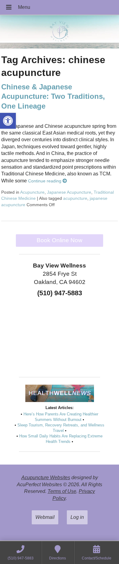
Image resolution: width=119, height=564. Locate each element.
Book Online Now (59, 240)
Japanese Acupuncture (69, 192)
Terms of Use (62, 491)
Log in (77, 517)
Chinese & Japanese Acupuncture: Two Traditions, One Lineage (53, 96)
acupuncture (75, 198)
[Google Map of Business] (59, 334)
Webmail (45, 517)
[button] (8, 121)
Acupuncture (32, 192)
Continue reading (45, 180)
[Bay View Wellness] (59, 32)
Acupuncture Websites (45, 477)
